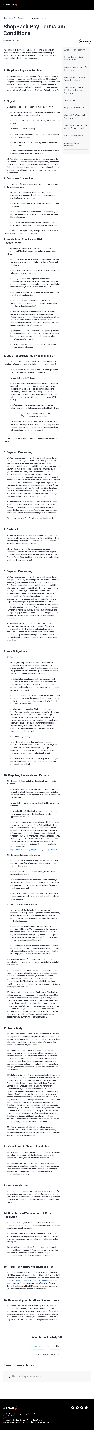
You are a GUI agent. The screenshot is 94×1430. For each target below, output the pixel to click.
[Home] (10, 5)
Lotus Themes (38, 1420)
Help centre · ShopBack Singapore (17, 18)
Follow (86, 41)
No (57, 1346)
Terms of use (69, 100)
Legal (46, 18)
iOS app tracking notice (73, 135)
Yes (40, 1346)
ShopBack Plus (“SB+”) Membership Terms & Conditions (73, 90)
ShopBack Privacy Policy (74, 108)
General (37, 18)
